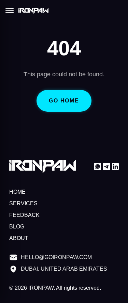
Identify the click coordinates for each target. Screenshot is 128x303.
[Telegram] (106, 166)
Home (17, 192)
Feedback (23, 215)
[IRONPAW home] (33, 11)
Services (21, 204)
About (18, 238)
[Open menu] (9, 10)
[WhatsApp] (98, 166)
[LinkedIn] (115, 166)
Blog (16, 227)
